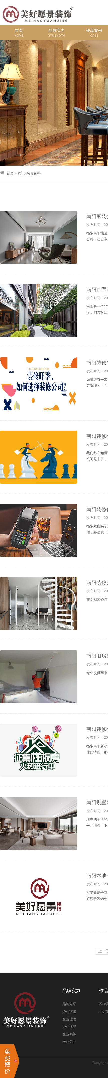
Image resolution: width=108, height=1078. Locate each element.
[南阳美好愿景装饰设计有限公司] (37, 12)
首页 (10, 173)
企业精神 (69, 1034)
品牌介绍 (69, 1004)
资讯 (21, 173)
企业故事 (69, 1011)
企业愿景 (69, 1027)
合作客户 (69, 1042)
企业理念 (69, 1019)
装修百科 (34, 173)
